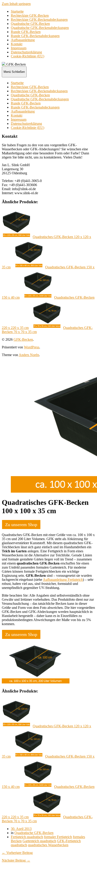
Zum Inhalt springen (16, 4)
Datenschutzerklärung (26, 52)
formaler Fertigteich (58, 837)
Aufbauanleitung (23, 40)
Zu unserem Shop (21, 524)
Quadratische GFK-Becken (30, 24)
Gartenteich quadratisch (39, 841)
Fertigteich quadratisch (27, 837)
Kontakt (16, 44)
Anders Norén (29, 355)
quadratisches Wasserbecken (48, 845)
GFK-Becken (23, 339)
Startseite (17, 11)
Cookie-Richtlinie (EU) (27, 56)
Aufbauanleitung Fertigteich (63, 579)
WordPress (31, 347)
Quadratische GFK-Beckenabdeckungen (40, 28)
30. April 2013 (21, 829)
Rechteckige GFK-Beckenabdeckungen (39, 19)
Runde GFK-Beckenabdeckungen (35, 36)
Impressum (18, 48)
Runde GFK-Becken (26, 32)
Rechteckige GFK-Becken (30, 15)
